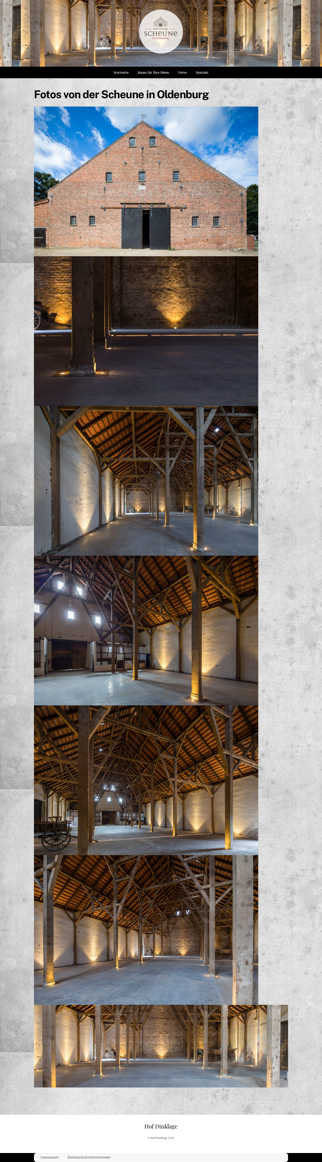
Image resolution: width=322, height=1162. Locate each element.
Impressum (50, 1157)
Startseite (121, 72)
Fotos (182, 72)
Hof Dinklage (161, 1126)
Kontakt (202, 72)
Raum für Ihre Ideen (153, 72)
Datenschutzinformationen (88, 1157)
